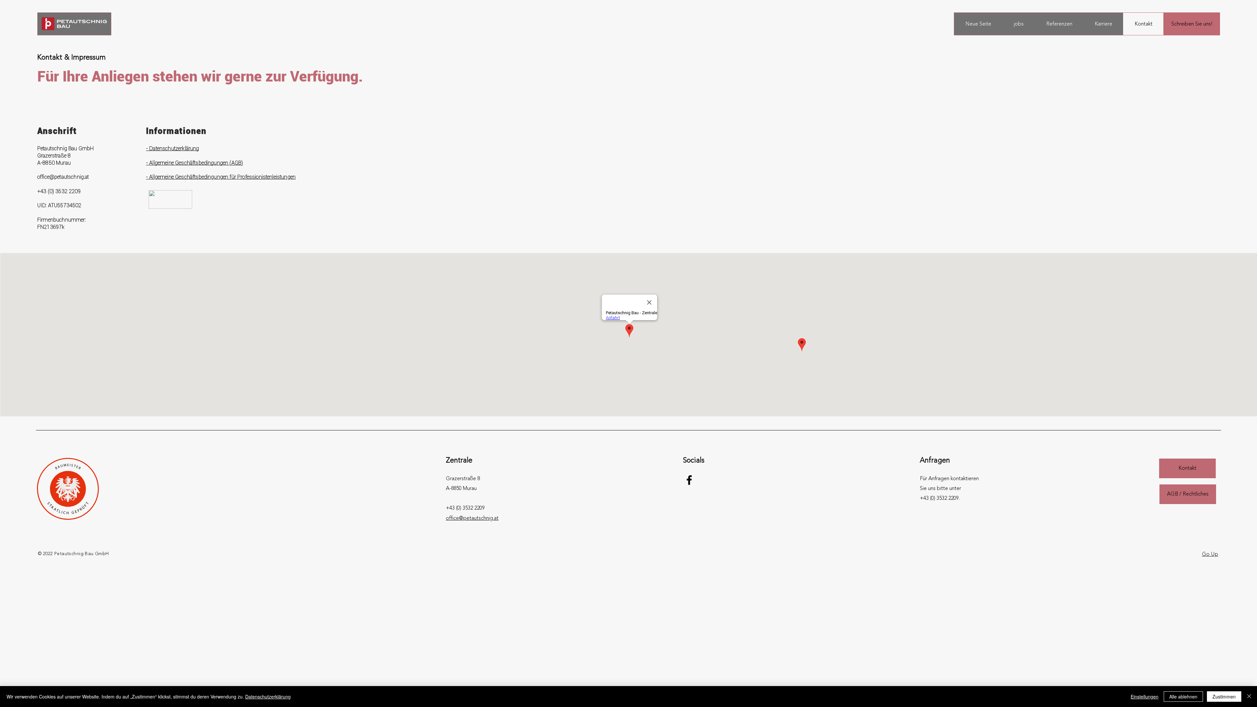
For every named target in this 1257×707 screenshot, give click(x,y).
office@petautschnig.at (63, 176)
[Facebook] (689, 480)
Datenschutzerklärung (268, 696)
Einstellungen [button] (1144, 696)
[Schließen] (1249, 696)
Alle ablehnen (1183, 696)
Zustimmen (1224, 696)
